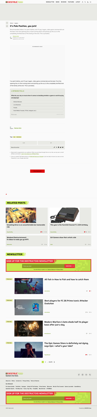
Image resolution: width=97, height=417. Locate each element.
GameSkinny (77, 386)
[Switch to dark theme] (88, 2)
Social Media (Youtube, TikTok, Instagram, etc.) (24, 110)
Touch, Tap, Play (27, 388)
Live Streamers (17, 104)
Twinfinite (18, 386)
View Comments (37, 171)
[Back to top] (6, 194)
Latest (78, 2)
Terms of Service (51, 269)
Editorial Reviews (17, 101)
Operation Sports (10, 388)
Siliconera (49, 386)
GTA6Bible (49, 388)
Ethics (13, 380)
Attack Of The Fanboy (32, 386)
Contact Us (19, 380)
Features (71, 2)
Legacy (16, 23)
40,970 (50, 362)
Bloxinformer (42, 388)
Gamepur (24, 386)
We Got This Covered (58, 386)
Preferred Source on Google (36, 156)
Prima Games (42, 386)
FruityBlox (35, 388)
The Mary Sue (18, 388)
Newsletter (50, 2)
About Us (8, 380)
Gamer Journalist (69, 386)
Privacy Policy (60, 269)
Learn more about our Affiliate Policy (30, 154)
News (57, 2)
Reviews (63, 2)
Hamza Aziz (16, 36)
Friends (15, 107)
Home (11, 23)
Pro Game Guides (10, 386)
